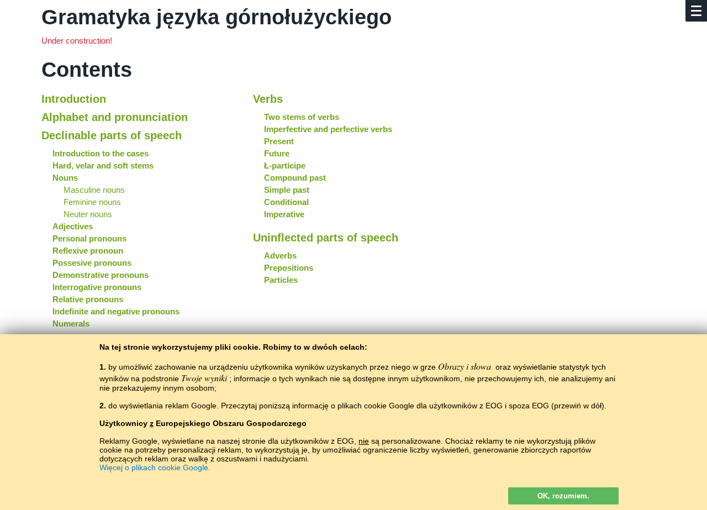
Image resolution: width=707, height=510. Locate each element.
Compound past (295, 177)
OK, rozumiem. (563, 496)
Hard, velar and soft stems (103, 165)
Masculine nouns (94, 189)
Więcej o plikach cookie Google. (154, 467)
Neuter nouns (88, 214)
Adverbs (280, 255)
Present (279, 141)
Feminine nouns (92, 202)
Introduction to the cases (100, 153)
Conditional (286, 202)
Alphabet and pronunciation (114, 117)
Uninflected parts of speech (325, 238)
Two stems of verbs (301, 117)
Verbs (268, 99)
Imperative (284, 214)
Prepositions (288, 267)
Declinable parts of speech (111, 135)
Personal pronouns (89, 238)
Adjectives (72, 226)
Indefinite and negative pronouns (116, 311)
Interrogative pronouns (96, 287)
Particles (281, 280)
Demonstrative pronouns (100, 275)
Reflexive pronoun (87, 250)
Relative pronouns (87, 299)
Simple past (286, 189)
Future (276, 153)
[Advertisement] (565, 156)
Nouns (65, 177)
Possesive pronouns (91, 262)
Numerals (70, 323)
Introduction (73, 99)
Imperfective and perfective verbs (328, 129)
